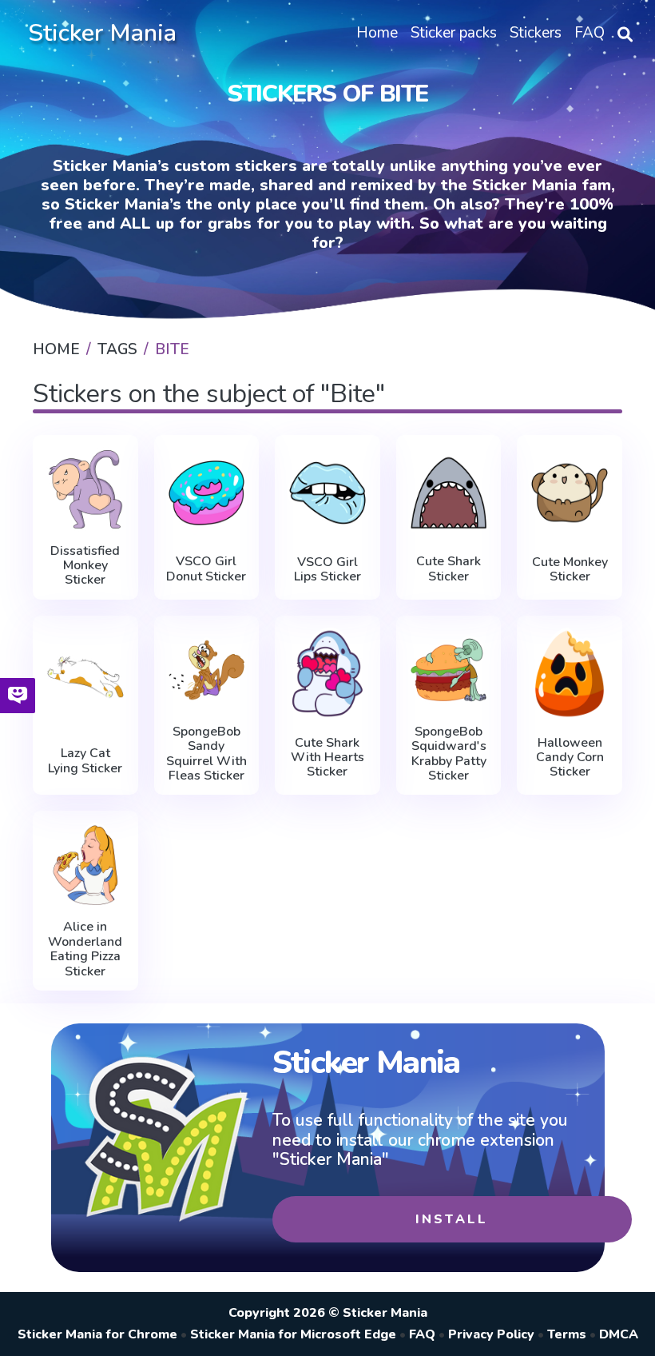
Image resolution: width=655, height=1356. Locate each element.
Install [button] (451, 1219)
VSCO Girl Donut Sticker (206, 569)
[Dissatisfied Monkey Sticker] (85, 489)
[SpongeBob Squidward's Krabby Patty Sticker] (449, 670)
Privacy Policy (491, 1334)
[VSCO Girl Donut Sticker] (207, 493)
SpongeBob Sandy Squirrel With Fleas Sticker (206, 754)
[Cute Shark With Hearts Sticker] (327, 674)
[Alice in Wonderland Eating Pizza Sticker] (85, 865)
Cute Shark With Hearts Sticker (327, 758)
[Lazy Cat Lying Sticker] (85, 677)
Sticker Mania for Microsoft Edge (293, 1334)
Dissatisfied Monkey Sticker (85, 566)
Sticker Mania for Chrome (97, 1334)
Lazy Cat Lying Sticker (85, 761)
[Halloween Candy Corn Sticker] (569, 674)
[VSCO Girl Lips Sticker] (327, 493)
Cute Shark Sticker (448, 569)
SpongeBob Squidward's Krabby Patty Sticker (448, 754)
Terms (566, 1334)
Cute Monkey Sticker (570, 569)
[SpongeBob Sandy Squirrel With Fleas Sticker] (207, 670)
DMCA (618, 1334)
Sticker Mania (102, 33)
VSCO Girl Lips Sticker (327, 569)
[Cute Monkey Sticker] (569, 493)
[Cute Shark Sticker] (449, 493)
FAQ (422, 1334)
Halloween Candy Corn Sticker (570, 758)
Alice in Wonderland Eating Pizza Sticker (85, 949)
